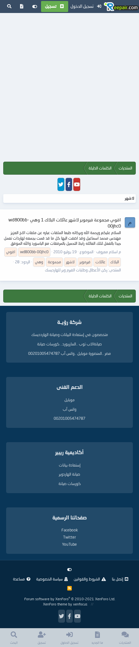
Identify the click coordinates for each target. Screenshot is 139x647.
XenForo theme (55, 604)
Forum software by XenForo (69, 599)
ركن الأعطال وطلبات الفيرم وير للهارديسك (76, 270)
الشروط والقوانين (87, 579)
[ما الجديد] (21, 6)
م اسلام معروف (108, 251)
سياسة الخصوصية (49, 579)
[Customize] (34, 6)
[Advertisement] (69, 88)
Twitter (69, 537)
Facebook (69, 530)
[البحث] (9, 6)
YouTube (69, 544)
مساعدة (19, 579)
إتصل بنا (117, 579)
